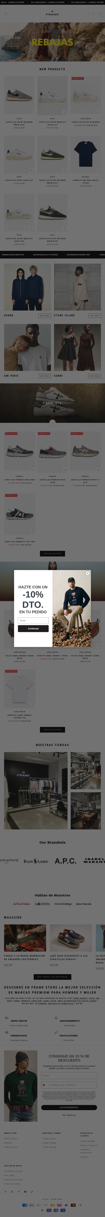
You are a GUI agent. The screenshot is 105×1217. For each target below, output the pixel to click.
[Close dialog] (87, 573)
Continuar (33, 628)
